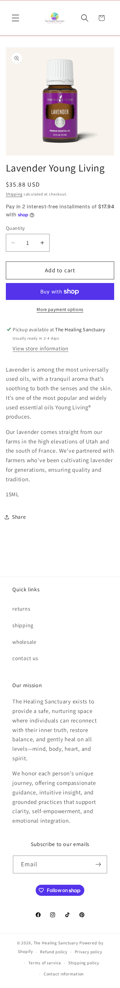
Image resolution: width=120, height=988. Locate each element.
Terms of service (44, 963)
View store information (41, 348)
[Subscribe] (98, 864)
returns (21, 608)
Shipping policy (83, 963)
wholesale (24, 641)
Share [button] (19, 516)
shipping (23, 625)
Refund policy (53, 952)
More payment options (60, 309)
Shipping (14, 194)
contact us (25, 658)
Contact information (64, 974)
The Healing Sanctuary (56, 943)
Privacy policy (88, 952)
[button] (15, 18)
